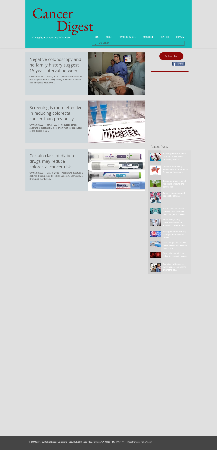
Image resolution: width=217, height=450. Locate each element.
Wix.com (148, 442)
